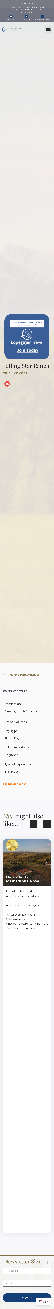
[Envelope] (7, 384)
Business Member (42, 19)
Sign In (27, 19)
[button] (48, 29)
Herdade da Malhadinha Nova (22, 879)
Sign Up (27, 1297)
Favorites (11, 19)
